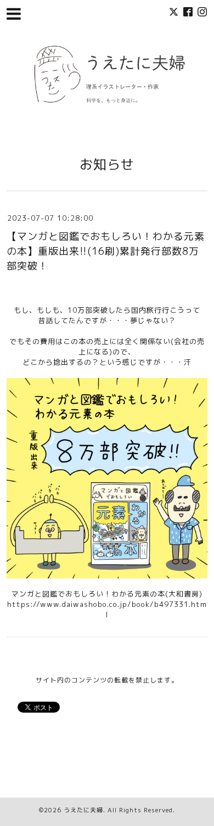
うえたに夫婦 (83, 810)
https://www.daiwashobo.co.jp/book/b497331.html (107, 609)
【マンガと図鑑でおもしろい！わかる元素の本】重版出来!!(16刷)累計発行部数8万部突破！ (106, 251)
